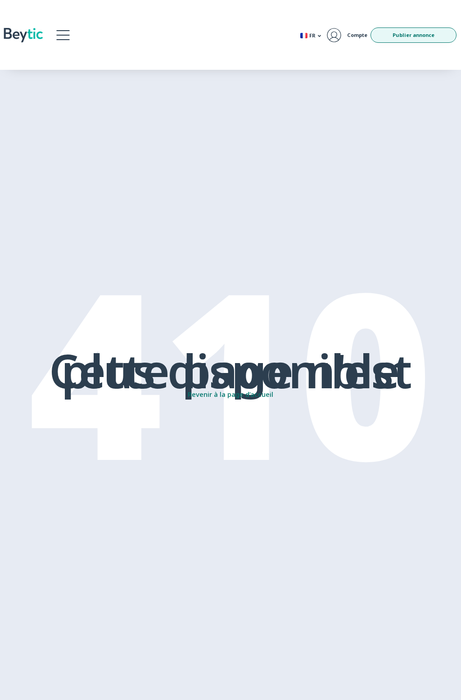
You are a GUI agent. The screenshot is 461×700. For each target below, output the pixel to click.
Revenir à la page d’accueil (230, 394)
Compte (357, 35)
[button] (63, 35)
